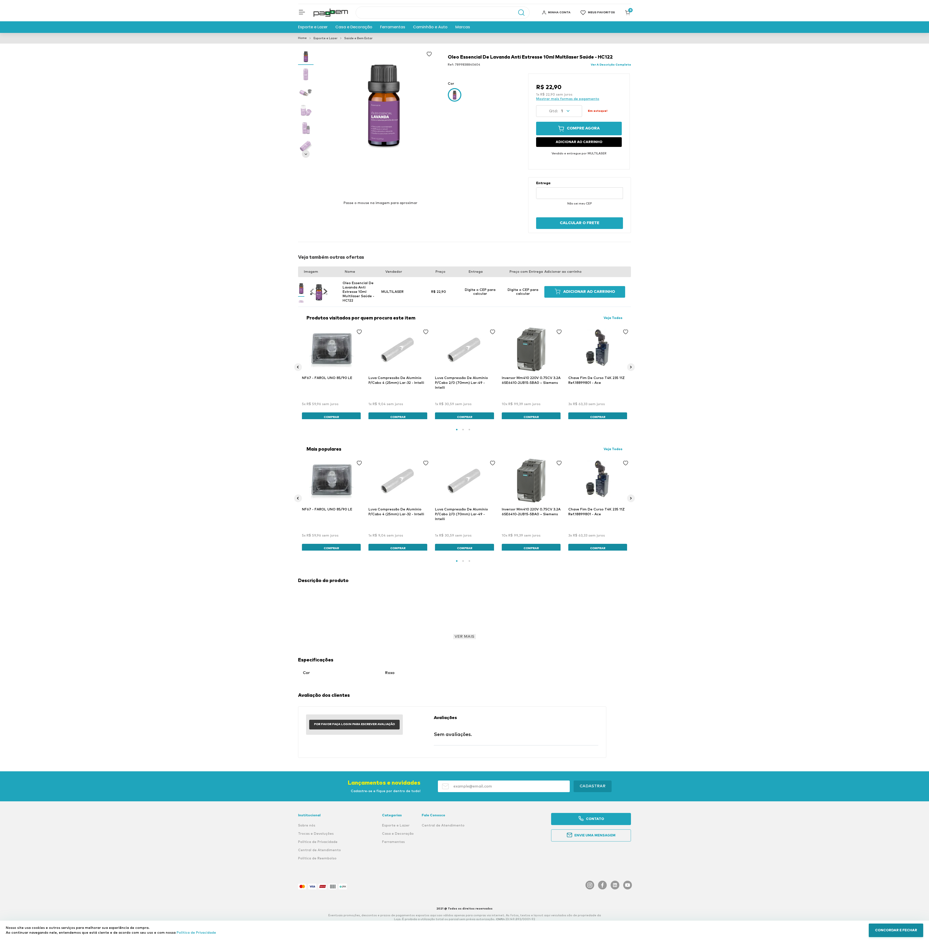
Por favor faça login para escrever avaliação (354, 724)
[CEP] (579, 190)
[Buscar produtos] (518, 12)
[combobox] (443, 13)
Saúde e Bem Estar (358, 38)
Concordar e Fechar (896, 930)
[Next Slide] (631, 367)
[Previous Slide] (298, 367)
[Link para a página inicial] (302, 38)
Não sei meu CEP (579, 203)
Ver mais (464, 636)
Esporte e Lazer (325, 38)
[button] (302, 12)
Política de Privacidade (196, 932)
